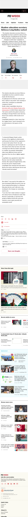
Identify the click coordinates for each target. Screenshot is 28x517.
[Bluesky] (8, 484)
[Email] (17, 484)
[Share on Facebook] (5, 219)
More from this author (14, 55)
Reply (4, 238)
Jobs (7, 22)
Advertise (3, 513)
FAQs (2, 507)
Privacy (2, 505)
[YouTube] (14, 484)
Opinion (13, 22)
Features (20, 22)
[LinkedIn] (11, 484)
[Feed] (2, 484)
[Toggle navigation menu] (2, 11)
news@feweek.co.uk (6, 498)
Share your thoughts (14, 251)
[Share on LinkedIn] (12, 219)
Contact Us (3, 504)
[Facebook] (5, 484)
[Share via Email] (16, 219)
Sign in (24, 10)
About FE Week (4, 512)
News (2, 22)
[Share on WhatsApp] (2, 219)
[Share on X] (9, 219)
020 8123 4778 (6, 496)
